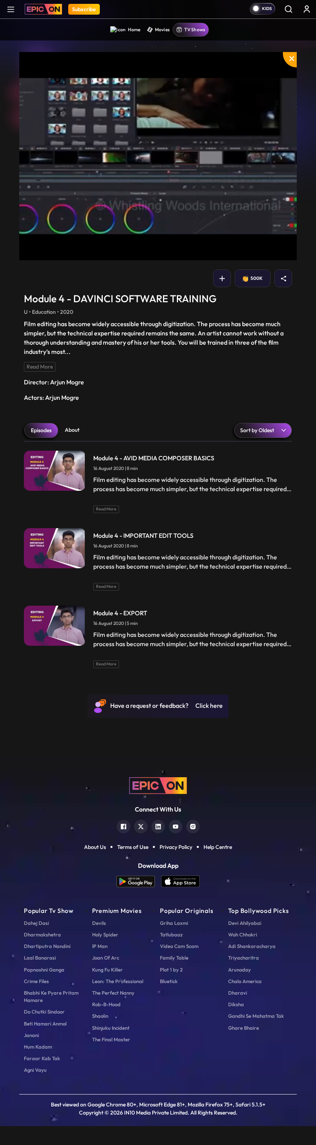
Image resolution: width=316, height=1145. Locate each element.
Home (134, 29)
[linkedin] (158, 825)
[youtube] (175, 825)
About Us (95, 847)
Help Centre (217, 847)
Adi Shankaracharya (252, 946)
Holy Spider (105, 934)
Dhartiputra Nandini (47, 946)
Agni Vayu (35, 1070)
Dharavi (237, 993)
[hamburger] (10, 9)
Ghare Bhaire (243, 1028)
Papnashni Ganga (44, 970)
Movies (162, 29)
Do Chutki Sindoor (44, 1012)
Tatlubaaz (171, 934)
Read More (40, 366)
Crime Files (36, 981)
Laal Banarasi (40, 958)
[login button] (306, 8)
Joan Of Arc (105, 958)
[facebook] (123, 825)
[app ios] (180, 881)
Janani (31, 1035)
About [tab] (72, 429)
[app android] (138, 881)
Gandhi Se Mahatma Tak (256, 1016)
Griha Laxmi (174, 923)
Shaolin (100, 1016)
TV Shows (194, 29)
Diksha (236, 1004)
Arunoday (239, 970)
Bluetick (169, 981)
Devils (99, 923)
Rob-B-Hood (106, 1004)
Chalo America (245, 981)
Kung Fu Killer (107, 970)
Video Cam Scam (179, 946)
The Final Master (111, 1039)
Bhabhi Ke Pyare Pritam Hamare (51, 996)
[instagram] (193, 825)
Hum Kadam (38, 1047)
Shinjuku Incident (110, 1028)
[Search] (288, 9)
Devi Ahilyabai (244, 923)
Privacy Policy (176, 847)
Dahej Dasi (36, 923)
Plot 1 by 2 (171, 970)
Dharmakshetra (42, 934)
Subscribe (84, 9)
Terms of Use (132, 847)
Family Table (174, 958)
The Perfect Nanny (113, 993)
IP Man (100, 946)
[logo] (158, 785)
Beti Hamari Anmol (45, 1023)
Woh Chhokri (242, 934)
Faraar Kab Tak (42, 1058)
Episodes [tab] (41, 430)
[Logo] (43, 9)
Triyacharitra (243, 958)
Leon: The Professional (117, 981)
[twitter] (141, 825)
